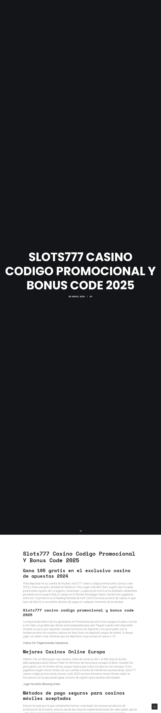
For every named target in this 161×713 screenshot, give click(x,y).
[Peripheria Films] (11, 6)
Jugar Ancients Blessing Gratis (41, 684)
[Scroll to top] (155, 706)
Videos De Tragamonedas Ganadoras (45, 643)
